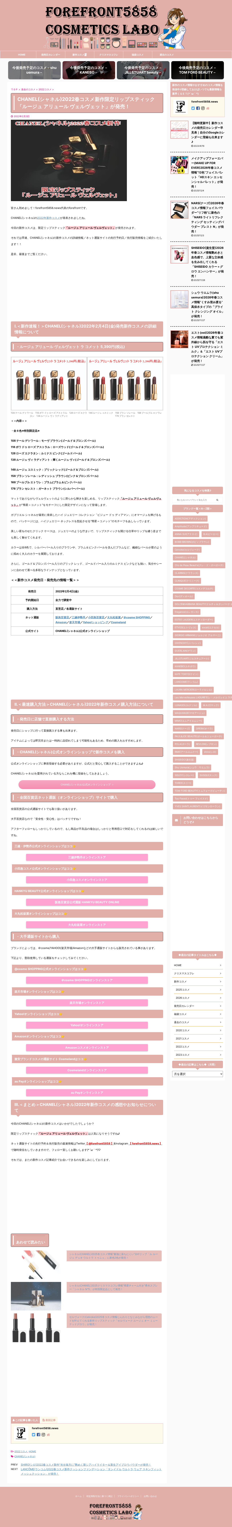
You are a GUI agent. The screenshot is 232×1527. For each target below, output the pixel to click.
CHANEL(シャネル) (24, 1456)
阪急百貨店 (62, 617)
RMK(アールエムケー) (186, 751)
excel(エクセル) (210, 627)
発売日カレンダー (50, 54)
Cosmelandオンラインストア (87, 1070)
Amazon (61, 622)
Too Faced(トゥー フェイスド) (191, 798)
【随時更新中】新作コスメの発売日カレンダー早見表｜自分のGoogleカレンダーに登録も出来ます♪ (208, 132)
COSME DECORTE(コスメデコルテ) (194, 588)
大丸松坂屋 (114, 617)
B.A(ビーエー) (210, 534)
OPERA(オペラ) (204, 728)
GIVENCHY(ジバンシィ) (188, 643)
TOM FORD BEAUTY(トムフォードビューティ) (200, 790)
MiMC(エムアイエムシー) (188, 720)
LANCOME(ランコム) (186, 681)
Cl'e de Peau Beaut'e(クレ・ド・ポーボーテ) (199, 565)
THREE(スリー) (183, 782)
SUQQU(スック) (208, 775)
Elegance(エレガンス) (187, 611)
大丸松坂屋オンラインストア (87, 925)
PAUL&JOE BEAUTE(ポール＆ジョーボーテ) (198, 736)
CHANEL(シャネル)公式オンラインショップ (86, 784)
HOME (21, 54)
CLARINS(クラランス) (186, 573)
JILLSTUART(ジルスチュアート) (192, 658)
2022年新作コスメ (48, 218)
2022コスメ (20, 1451)
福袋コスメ (138, 54)
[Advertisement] (87, 292)
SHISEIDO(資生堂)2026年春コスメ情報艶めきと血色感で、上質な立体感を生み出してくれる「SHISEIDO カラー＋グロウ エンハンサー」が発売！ (207, 262)
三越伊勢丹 (78, 617)
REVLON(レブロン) (206, 744)
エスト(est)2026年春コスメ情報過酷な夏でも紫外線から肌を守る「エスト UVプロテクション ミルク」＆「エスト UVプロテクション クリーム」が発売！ (207, 347)
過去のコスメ (167, 54)
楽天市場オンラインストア (87, 1002)
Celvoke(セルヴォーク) (187, 549)
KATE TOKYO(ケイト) (186, 674)
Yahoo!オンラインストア (87, 1025)
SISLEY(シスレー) (184, 775)
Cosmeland (118, 622)
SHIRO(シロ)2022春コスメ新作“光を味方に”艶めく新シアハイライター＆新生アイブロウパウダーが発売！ (86, 1464)
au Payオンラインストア (87, 1092)
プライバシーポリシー (128, 1496)
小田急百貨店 (96, 617)
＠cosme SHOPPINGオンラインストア (87, 980)
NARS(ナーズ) (182, 728)
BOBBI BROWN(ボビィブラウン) (192, 541)
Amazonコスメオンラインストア (87, 1047)
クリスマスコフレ (108, 54)
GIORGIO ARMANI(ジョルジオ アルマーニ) (198, 635)
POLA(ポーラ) (182, 744)
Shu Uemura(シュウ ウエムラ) (192, 767)
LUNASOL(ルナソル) (186, 705)
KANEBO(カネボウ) (185, 666)
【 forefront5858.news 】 (145, 1143)
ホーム (78, 1496)
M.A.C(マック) (211, 705)
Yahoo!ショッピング (95, 622)
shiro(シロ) (210, 751)
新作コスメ (78, 54)
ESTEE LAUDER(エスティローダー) (194, 619)
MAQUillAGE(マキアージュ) (190, 713)
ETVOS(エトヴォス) (185, 627)
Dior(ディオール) (184, 596)
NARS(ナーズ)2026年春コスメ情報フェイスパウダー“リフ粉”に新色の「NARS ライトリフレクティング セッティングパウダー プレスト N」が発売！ (207, 217)
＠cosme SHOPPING (136, 617)
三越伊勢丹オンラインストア (87, 857)
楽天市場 (74, 622)
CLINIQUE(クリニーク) (187, 580)
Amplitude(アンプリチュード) (191, 526)
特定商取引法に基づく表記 (99, 1496)
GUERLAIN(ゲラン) (185, 650)
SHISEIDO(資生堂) (184, 759)
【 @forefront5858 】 (99, 1143)
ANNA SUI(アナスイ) (186, 534)
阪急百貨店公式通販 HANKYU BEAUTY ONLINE (87, 902)
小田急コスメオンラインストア (87, 880)
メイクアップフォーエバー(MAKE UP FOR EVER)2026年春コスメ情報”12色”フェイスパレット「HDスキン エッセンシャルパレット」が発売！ (207, 172)
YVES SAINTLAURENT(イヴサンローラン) (197, 806)
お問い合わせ (150, 1496)
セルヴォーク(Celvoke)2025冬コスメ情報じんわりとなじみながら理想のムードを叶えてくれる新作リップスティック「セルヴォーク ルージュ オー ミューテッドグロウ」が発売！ (113, 1320)
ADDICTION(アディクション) (190, 518)
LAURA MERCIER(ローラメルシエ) (193, 689)
